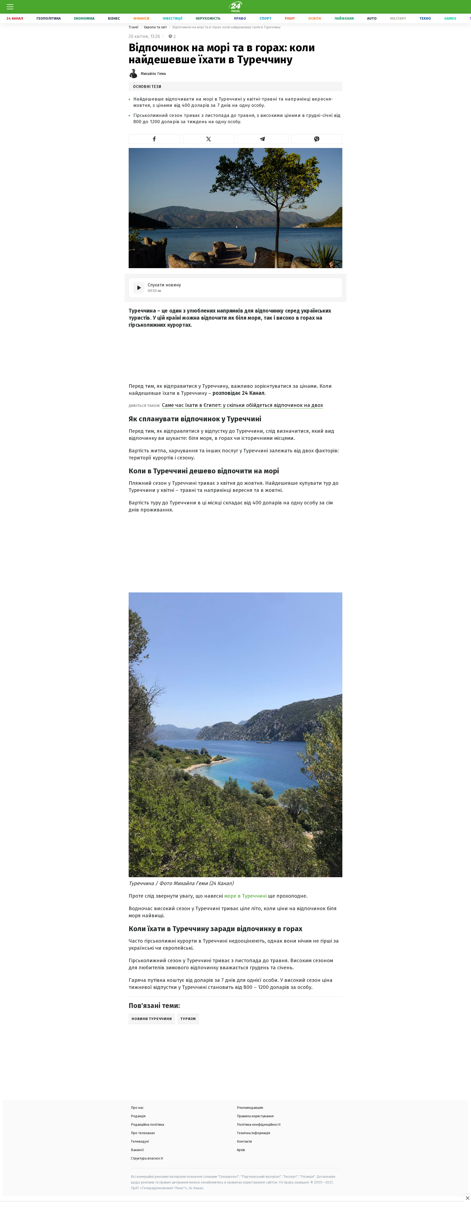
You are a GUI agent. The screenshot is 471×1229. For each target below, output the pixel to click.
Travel (134, 27)
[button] (154, 139)
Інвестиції (172, 18)
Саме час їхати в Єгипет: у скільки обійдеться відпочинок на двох (242, 405)
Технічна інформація (253, 1133)
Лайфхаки (344, 18)
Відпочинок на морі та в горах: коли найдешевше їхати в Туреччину (226, 27)
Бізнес (114, 18)
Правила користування (255, 1116)
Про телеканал (143, 1133)
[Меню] (10, 6)
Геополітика (49, 18)
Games (450, 18)
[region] (235, 1216)
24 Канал (15, 18)
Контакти (244, 1141)
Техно (425, 18)
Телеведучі (140, 1141)
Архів (241, 1150)
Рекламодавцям (250, 1108)
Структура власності (147, 1158)
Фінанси (141, 18)
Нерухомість (208, 18)
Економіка (84, 18)
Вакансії (137, 1150)
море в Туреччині (245, 896)
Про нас (137, 1108)
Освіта (314, 18)
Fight (290, 18)
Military (398, 18)
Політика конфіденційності (258, 1124)
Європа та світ (156, 27)
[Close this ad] (467, 1198)
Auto (372, 18)
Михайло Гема (153, 73)
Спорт (265, 18)
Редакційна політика (147, 1124)
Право (240, 18)
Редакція (138, 1116)
